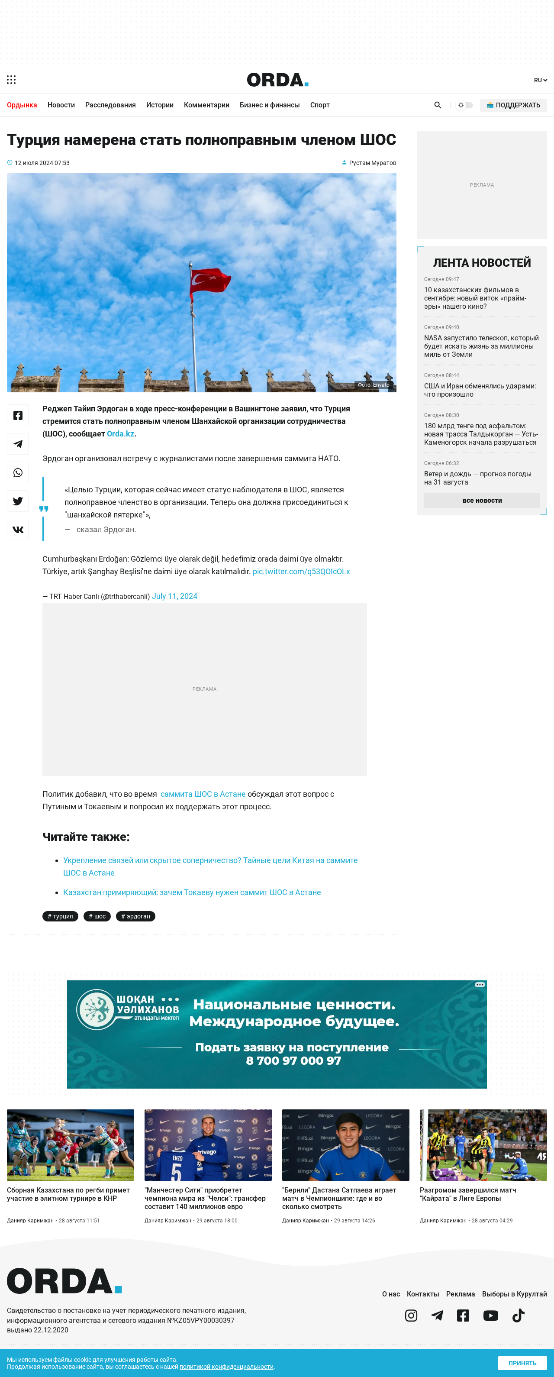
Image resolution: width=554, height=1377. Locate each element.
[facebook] (463, 1319)
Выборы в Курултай (514, 1294)
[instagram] (411, 1319)
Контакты (423, 1294)
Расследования (110, 105)
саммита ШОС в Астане (203, 793)
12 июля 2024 (34, 162)
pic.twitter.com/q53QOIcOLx (301, 571)
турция (63, 916)
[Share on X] (18, 501)
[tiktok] (518, 1319)
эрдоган (138, 916)
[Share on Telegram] (18, 444)
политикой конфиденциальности (227, 1366)
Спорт (320, 105)
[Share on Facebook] (18, 415)
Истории (160, 105)
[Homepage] (278, 80)
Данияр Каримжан (30, 1221)
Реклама (460, 1294)
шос (100, 916)
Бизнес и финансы (270, 105)
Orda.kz (120, 433)
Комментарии (206, 105)
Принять (523, 1363)
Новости (61, 105)
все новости (482, 500)
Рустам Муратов (372, 162)
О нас (391, 1294)
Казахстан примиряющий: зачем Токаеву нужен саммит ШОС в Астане (192, 892)
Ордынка (22, 105)
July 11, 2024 (174, 596)
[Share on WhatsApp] (18, 472)
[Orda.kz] (64, 1302)
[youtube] (491, 1319)
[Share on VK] (18, 529)
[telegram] (437, 1319)
